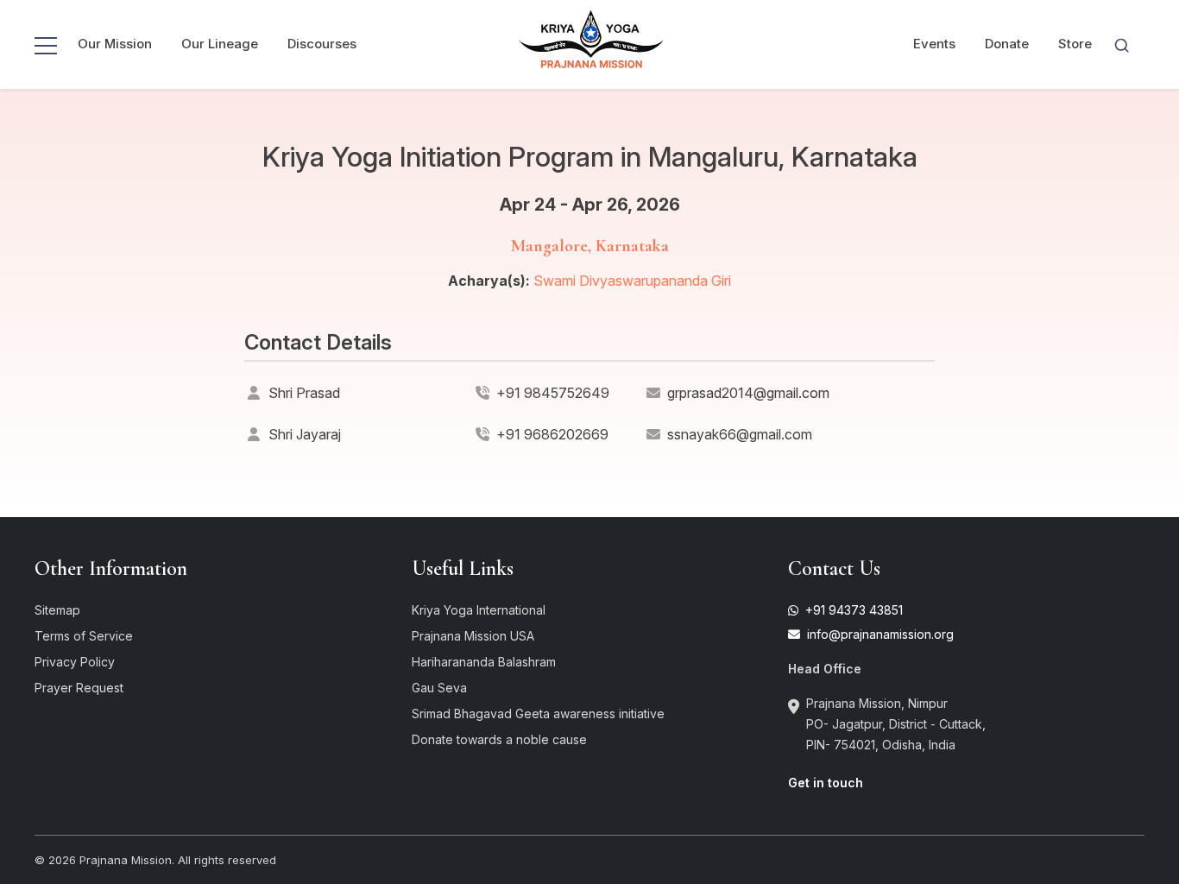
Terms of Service (84, 635)
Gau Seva (439, 687)
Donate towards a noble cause (499, 739)
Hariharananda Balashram (484, 661)
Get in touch (825, 782)
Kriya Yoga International (478, 610)
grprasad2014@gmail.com (748, 392)
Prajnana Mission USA (473, 635)
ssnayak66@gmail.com (739, 434)
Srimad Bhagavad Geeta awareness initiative (538, 713)
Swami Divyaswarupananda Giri (632, 280)
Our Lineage (219, 43)
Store (1075, 43)
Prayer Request (79, 687)
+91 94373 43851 (852, 610)
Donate (1007, 43)
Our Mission (115, 43)
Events (934, 43)
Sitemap (57, 610)
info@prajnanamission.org (879, 634)
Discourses (321, 43)
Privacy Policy (75, 661)
